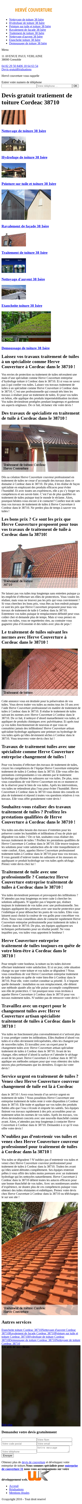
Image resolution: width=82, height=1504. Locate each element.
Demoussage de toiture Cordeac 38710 (32, 1340)
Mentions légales (19, 1492)
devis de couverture (33, 1462)
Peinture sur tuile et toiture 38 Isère (30, 26)
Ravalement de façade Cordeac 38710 (32, 1333)
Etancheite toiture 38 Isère (24, 40)
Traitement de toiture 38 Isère (26, 33)
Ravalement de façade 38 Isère (27, 29)
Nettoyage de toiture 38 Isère (26, 19)
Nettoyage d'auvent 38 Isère (26, 36)
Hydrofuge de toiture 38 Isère (27, 23)
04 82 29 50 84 (11, 66)
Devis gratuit (9, 69)
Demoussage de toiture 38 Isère (28, 43)
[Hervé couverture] (27, 13)
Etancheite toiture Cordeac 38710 (22, 1330)
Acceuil (13, 1486)
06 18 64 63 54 (29, 66)
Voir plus (7, 1424)
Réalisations (24, 69)
